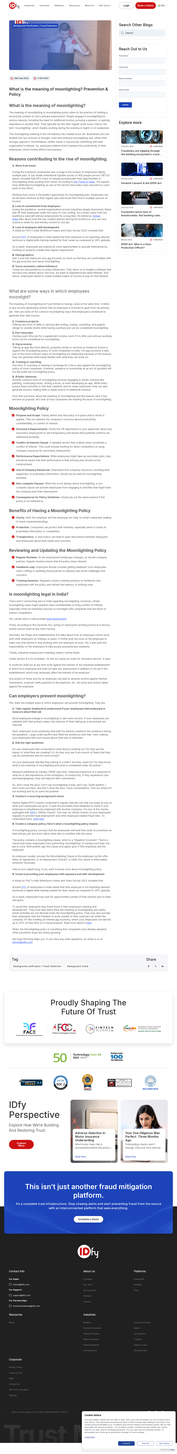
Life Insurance (90, 1350)
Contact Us (14, 1384)
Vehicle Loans (140, 1345)
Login (126, 5)
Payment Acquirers (92, 1328)
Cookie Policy (90, 1437)
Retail (136, 1328)
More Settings (164, 1443)
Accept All (126, 1443)
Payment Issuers (91, 1333)
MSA (11, 1378)
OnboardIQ (139, 1279)
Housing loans (140, 1350)
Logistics (138, 1339)
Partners (87, 1296)
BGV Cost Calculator (18, 1389)
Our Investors (89, 1290)
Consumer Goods (142, 1322)
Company (88, 1279)
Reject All (145, 1443)
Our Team (88, 1284)
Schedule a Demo (88, 1219)
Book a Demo (146, 5)
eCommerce (140, 1333)
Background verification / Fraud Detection (35, 25)
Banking (87, 1322)
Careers (87, 1301)
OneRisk (138, 1284)
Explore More (21, 1144)
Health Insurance (91, 1345)
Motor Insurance (91, 1339)
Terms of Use (15, 1373)
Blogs (11, 1322)
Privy (136, 1290)
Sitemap (13, 1395)
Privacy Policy (15, 1367)
